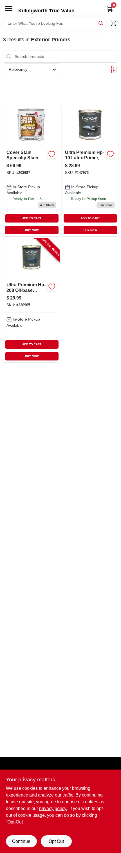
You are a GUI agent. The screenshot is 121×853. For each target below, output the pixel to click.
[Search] (101, 23)
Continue (21, 841)
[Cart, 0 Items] (110, 9)
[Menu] (8, 8)
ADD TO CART (31, 218)
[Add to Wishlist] (51, 154)
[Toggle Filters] (114, 69)
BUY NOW (32, 230)
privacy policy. (53, 808)
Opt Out (56, 841)
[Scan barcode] (113, 23)
